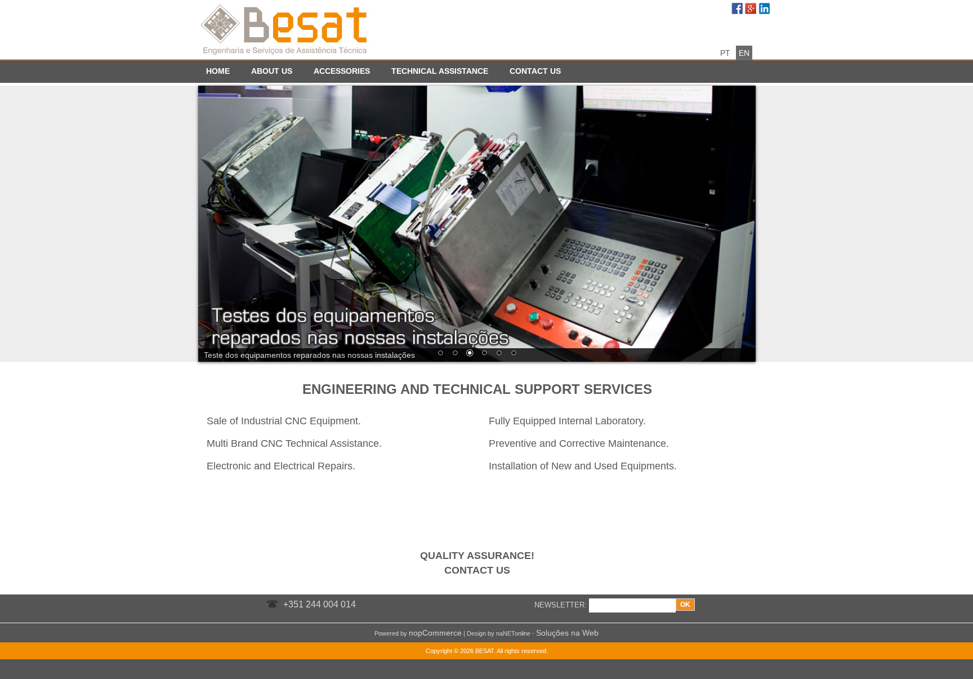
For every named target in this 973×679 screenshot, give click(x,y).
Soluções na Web (567, 632)
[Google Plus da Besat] (751, 9)
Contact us (535, 71)
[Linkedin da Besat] (765, 9)
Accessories (342, 71)
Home (218, 71)
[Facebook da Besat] (738, 9)
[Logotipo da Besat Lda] (285, 28)
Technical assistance (439, 71)
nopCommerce (435, 632)
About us (271, 71)
